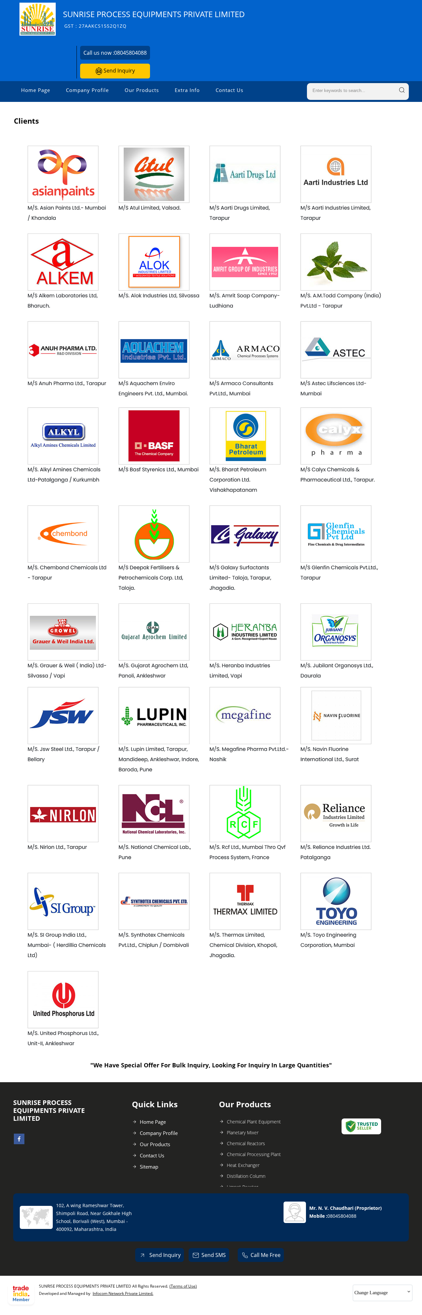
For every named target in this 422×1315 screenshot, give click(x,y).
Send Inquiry (118, 70)
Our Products (142, 90)
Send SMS (213, 1255)
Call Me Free (266, 1255)
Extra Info (187, 90)
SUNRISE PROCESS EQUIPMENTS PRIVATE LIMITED (154, 19)
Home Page (35, 90)
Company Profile (87, 90)
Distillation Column (246, 1176)
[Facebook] (19, 1142)
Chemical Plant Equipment (254, 1121)
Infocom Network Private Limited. (123, 1293)
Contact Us (229, 90)
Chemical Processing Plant (254, 1154)
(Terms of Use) (183, 1286)
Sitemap (149, 1166)
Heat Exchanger (243, 1165)
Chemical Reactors (246, 1143)
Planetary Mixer (242, 1132)
